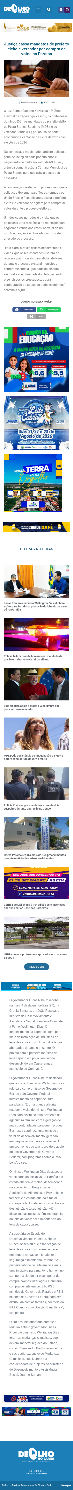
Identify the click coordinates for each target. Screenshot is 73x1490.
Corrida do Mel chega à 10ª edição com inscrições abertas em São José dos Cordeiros (34, 906)
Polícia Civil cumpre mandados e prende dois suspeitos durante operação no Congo (31, 807)
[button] (38, 9)
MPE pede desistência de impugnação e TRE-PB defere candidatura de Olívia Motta (33, 757)
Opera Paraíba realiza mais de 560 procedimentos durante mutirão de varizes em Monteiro (35, 856)
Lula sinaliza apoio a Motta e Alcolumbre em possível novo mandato (31, 707)
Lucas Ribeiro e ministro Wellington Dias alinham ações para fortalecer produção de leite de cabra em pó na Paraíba (36, 606)
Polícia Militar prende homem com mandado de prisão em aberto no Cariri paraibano (33, 658)
